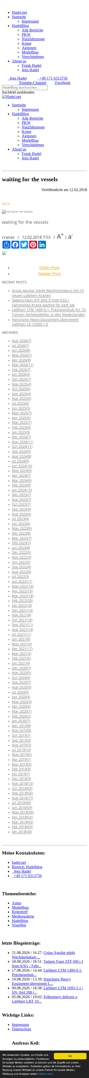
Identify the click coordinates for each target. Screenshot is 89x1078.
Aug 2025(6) (21, 398)
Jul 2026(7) (20, 345)
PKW (26, 34)
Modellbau (30, 52)
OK (70, 1056)
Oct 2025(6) (21, 388)
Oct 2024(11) (22, 446)
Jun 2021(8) (21, 639)
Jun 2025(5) (21, 408)
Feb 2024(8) (21, 485)
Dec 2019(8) (21, 725)
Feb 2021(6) (21, 658)
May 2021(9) (22, 644)
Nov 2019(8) (21, 730)
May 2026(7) (22, 355)
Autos (16, 903)
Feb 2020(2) (21, 716)
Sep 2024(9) (21, 451)
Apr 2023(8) (21, 533)
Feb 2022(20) (22, 600)
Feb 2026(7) (21, 369)
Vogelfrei (19, 925)
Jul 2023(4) (20, 518)
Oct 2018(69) (22, 788)
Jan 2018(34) (22, 831)
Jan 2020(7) (21, 720)
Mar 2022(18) (22, 595)
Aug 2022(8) (21, 571)
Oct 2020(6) (21, 677)
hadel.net (19, 862)
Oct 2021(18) (22, 619)
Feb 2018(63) (22, 826)
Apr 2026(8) (21, 360)
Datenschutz (21, 1029)
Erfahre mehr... (46, 1074)
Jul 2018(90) (21, 802)
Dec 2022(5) (21, 552)
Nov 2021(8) (21, 615)
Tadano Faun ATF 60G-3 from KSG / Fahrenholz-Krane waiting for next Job (43, 302)
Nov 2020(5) (21, 672)
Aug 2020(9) (21, 687)
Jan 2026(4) (21, 374)
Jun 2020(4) (21, 696)
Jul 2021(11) (21, 634)
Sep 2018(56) (22, 793)
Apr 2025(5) (21, 417)
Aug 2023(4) (21, 514)
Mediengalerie (23, 916)
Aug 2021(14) (22, 629)
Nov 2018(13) (22, 783)
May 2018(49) (23, 812)
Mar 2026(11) (22, 364)
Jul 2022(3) (20, 576)
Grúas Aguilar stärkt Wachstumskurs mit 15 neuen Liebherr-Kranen (48, 293)
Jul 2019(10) (21, 749)
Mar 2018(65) (22, 822)
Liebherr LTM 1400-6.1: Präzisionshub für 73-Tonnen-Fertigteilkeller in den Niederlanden (49, 312)
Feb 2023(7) (21, 542)
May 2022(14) (23, 586)
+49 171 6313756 (52, 78)
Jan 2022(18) (22, 605)
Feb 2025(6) (21, 427)
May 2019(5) (22, 754)
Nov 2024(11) (22, 441)
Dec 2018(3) (21, 778)
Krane (26, 43)
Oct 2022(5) (21, 562)
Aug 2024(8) (21, 456)
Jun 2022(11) (22, 581)
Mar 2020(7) (21, 711)
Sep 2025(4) (21, 393)
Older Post (49, 267)
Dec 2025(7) (21, 379)
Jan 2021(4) (21, 663)
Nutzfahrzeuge (33, 39)
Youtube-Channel (32, 83)
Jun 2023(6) (21, 523)
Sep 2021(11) (22, 624)
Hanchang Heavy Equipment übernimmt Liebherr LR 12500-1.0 (45, 322)
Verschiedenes (33, 57)
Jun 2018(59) (22, 807)
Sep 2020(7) (21, 682)
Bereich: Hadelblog (27, 867)
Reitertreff (20, 912)
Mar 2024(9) (21, 480)
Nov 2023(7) (21, 499)
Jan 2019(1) (21, 773)
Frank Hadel (31, 65)
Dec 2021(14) (22, 610)
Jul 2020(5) (20, 692)
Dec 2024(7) (21, 436)
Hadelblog (20, 921)
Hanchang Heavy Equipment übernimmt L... (41, 981)
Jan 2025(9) (21, 432)
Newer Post (49, 273)
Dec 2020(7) (21, 668)
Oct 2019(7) (21, 735)
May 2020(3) (22, 701)
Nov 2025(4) (21, 384)
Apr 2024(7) (21, 475)
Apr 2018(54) (22, 817)
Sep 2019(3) (21, 740)
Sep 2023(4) (21, 509)
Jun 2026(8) (21, 350)
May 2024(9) (22, 470)
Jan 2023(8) (21, 547)
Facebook (62, 83)
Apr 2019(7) (21, 759)
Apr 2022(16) (22, 590)
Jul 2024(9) (20, 461)
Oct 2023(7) (21, 504)
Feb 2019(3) (21, 769)
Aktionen (29, 48)
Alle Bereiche (32, 30)
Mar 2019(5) (21, 764)
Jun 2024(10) (22, 465)
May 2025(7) (22, 412)
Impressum (30, 21)
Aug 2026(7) (21, 340)
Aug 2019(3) (21, 744)
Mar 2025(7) (21, 422)
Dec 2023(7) (21, 494)
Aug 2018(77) (22, 798)
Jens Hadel (30, 70)
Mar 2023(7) (21, 538)
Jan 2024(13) (22, 490)
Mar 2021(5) (21, 653)
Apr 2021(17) (22, 648)
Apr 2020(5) (21, 706)
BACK (6, 204)
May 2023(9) (22, 528)
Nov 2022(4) (21, 557)
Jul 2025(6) (20, 403)
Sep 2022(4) (21, 566)
